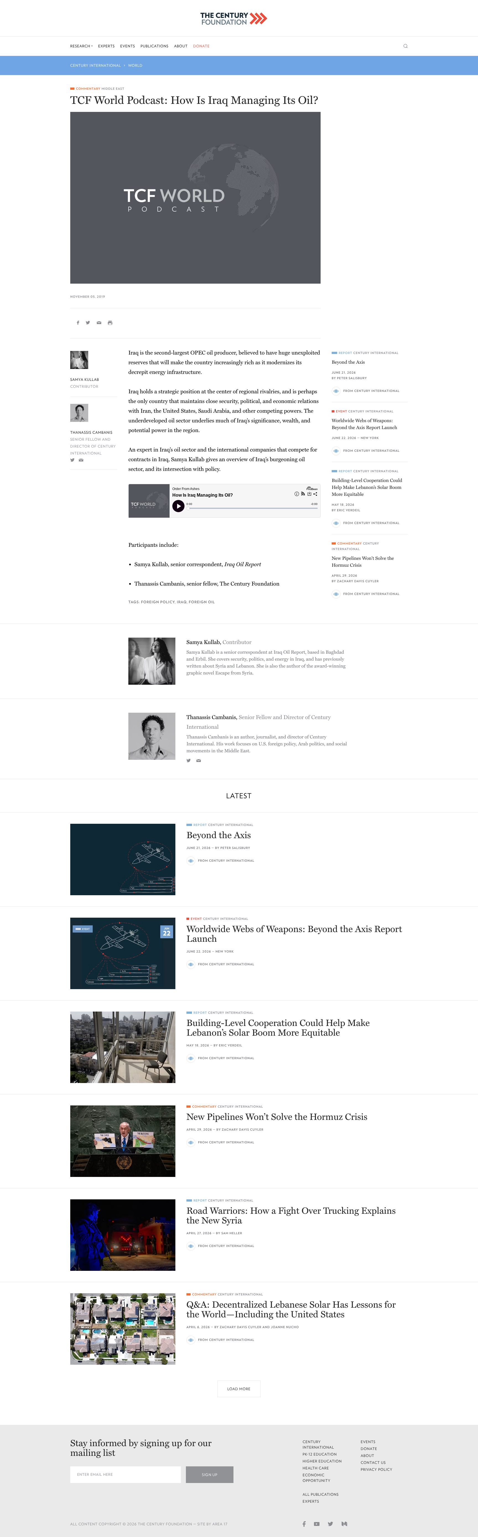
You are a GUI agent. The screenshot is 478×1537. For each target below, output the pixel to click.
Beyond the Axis (348, 362)
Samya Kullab (84, 380)
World (135, 65)
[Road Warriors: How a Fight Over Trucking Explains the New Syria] (122, 1235)
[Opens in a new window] (72, 460)
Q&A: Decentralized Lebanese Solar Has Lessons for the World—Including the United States (291, 1310)
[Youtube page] (316, 1524)
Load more (239, 1389)
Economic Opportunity (317, 1478)
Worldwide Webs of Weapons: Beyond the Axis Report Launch (364, 424)
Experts (106, 46)
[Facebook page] (304, 1524)
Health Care (316, 1468)
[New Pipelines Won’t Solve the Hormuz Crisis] (122, 1141)
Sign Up (209, 1475)
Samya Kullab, (218, 642)
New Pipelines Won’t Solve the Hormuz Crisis (363, 561)
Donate (201, 46)
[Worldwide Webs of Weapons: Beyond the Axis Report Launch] (122, 953)
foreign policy (158, 602)
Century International (95, 65)
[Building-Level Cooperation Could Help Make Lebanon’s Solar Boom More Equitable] (122, 1047)
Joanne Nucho (285, 1327)
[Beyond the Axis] (122, 859)
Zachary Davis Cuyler (358, 581)
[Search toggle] (406, 46)
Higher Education (322, 1461)
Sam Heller (231, 1233)
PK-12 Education (320, 1454)
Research (80, 46)
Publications (154, 46)
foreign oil (202, 602)
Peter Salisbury (352, 378)
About (181, 46)
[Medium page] (344, 1524)
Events (127, 46)
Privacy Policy (377, 1469)
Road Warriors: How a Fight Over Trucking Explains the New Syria (291, 1216)
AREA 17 (220, 1524)
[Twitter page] (330, 1524)
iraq (181, 602)
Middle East (113, 89)
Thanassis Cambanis (91, 432)
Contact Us (373, 1463)
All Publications (321, 1494)
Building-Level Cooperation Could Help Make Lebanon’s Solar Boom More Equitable (367, 487)
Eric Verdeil (348, 510)
